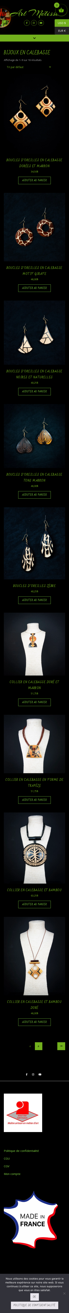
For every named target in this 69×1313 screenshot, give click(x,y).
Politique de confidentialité (21, 1151)
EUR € (60, 31)
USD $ (60, 23)
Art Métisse (34, 13)
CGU (7, 1158)
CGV (6, 1166)
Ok (34, 1297)
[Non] (64, 1293)
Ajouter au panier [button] (34, 180)
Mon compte (12, 1174)
